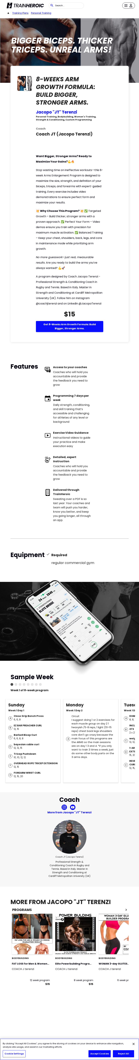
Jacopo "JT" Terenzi (56, 112)
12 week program (40, 980)
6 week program (127, 980)
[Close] (133, 1044)
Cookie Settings (14, 1053)
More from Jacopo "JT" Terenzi (69, 812)
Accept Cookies (99, 1053)
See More (40, 948)
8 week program (83, 980)
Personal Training (41, 13)
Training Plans (20, 13)
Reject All (123, 1053)
